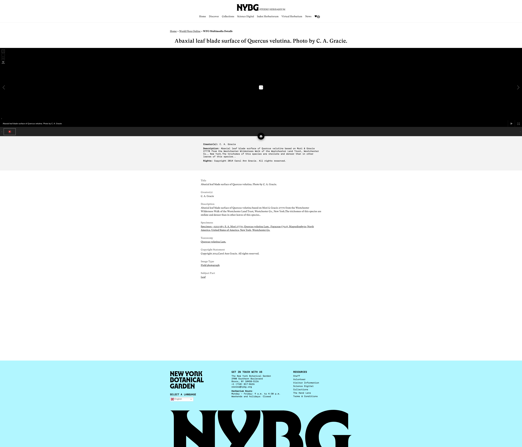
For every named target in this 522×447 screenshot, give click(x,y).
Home (202, 16)
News (308, 16)
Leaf (203, 277)
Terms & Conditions (305, 396)
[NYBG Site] (248, 6)
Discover (214, 16)
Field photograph (210, 265)
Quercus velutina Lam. (213, 241)
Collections (228, 16)
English (178, 399)
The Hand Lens (302, 393)
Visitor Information (306, 383)
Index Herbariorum (268, 16)
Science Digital (245, 16)
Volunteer (299, 379)
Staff (296, 376)
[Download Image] (3, 62)
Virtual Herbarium (292, 16)
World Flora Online (190, 31)
